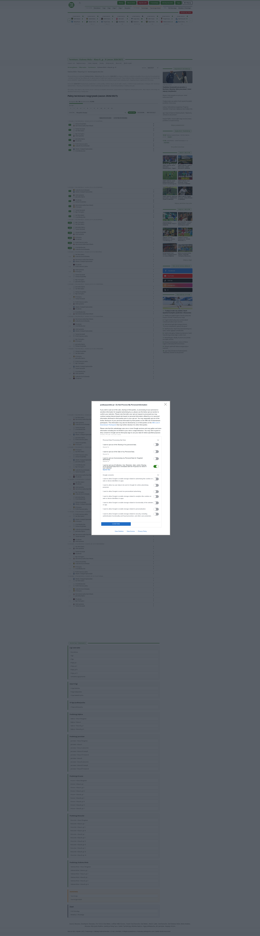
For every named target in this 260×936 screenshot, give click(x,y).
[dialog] (130, 468)
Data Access (131, 531)
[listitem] (131, 440)
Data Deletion (119, 531)
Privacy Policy (142, 531)
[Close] (166, 405)
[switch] (156, 444)
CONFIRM (116, 524)
